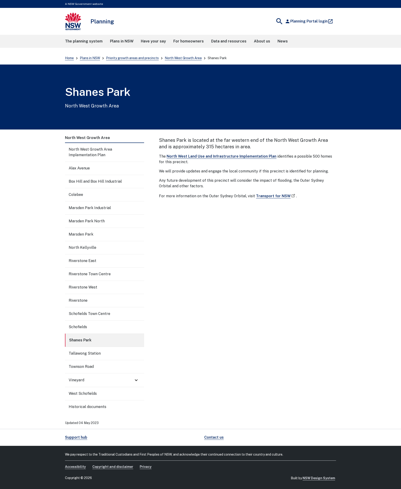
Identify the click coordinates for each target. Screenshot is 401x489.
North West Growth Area (183, 58)
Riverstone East (82, 261)
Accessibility (75, 467)
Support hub (76, 437)
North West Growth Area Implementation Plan (90, 152)
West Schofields (83, 393)
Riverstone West (83, 287)
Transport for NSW (273, 196)
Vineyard (76, 380)
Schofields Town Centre (89, 313)
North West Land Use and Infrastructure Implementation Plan (221, 156)
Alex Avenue (79, 168)
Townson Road (81, 366)
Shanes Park (80, 340)
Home (69, 58)
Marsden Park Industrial (90, 208)
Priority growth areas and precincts (132, 58)
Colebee (76, 194)
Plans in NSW (90, 58)
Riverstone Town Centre (90, 274)
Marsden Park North (87, 221)
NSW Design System (319, 478)
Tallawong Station (85, 353)
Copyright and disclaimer (112, 467)
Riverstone (78, 300)
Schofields (78, 327)
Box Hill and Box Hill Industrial (95, 181)
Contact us (214, 437)
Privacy (146, 467)
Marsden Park (81, 234)
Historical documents (87, 407)
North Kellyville (82, 247)
